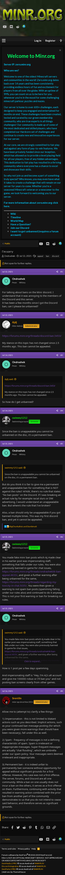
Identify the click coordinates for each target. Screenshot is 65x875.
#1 (61, 271)
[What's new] (60, 40)
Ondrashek (9, 256)
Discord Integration (10, 866)
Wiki (13, 213)
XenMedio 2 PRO (9, 863)
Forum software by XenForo (27, 855)
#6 (61, 537)
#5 (61, 443)
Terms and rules (9, 849)
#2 (61, 315)
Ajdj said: (9, 379)
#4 (61, 410)
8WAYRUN (39, 863)
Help (34, 849)
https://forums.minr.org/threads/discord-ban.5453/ (32, 335)
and (23, 526)
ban (47, 256)
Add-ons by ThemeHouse (14, 872)
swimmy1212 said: (14, 467)
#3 (61, 355)
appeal (40, 256)
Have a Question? (20, 224)
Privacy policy (24, 849)
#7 (61, 608)
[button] (4, 40)
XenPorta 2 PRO (9, 869)
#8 (61, 691)
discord (55, 256)
